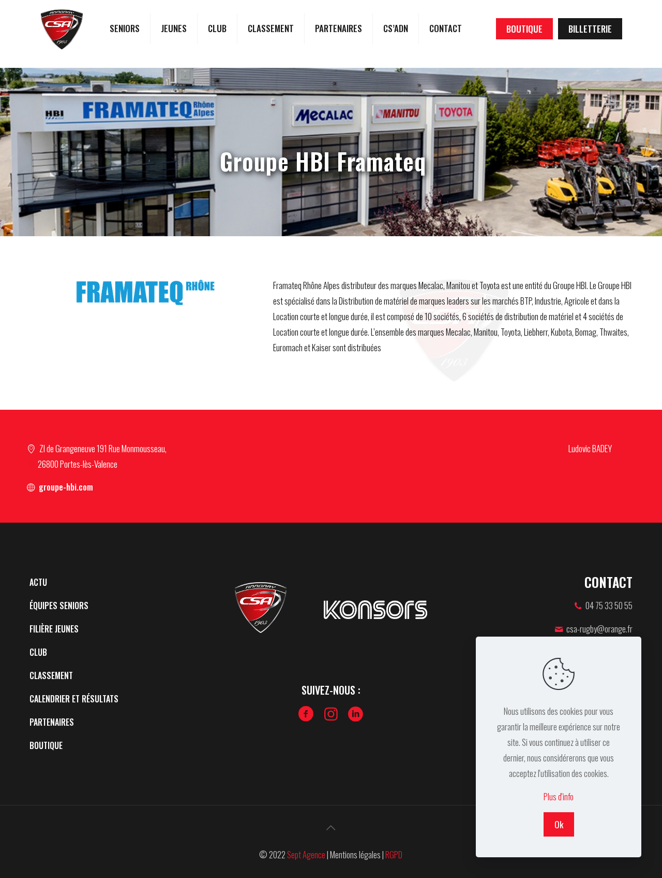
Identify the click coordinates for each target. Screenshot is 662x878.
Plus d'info (559, 796)
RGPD (393, 854)
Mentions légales (355, 854)
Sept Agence (306, 854)
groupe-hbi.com (65, 487)
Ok (558, 824)
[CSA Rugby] (62, 28)
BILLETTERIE (590, 28)
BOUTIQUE (524, 28)
